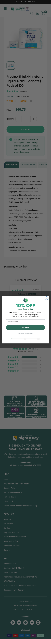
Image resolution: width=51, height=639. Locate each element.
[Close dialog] (46, 298)
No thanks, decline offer (25, 333)
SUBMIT (25, 327)
